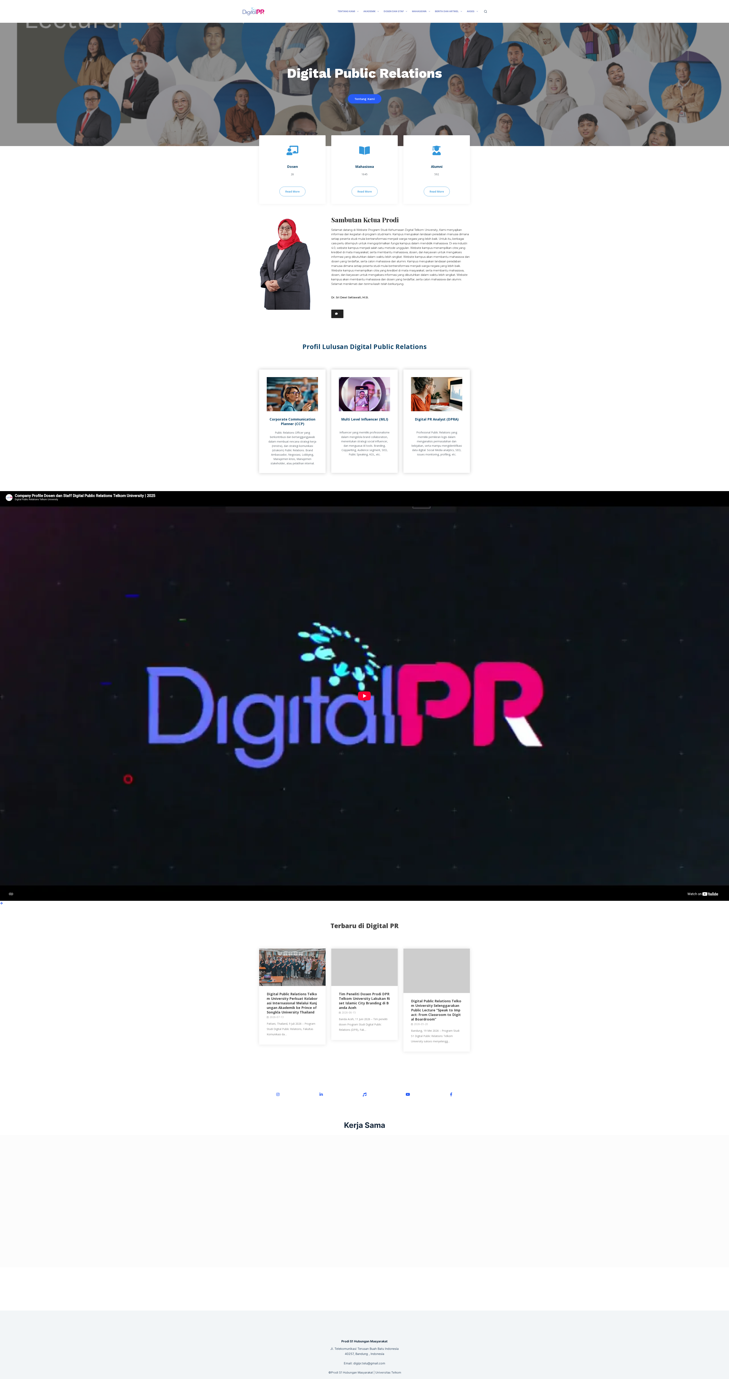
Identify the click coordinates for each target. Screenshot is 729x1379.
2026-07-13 (277, 1017)
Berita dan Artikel (447, 11)
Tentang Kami (346, 11)
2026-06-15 (349, 1012)
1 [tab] (364, 131)
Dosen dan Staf (394, 11)
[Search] (485, 11)
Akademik (369, 11)
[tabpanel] (364, 84)
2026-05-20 (421, 1024)
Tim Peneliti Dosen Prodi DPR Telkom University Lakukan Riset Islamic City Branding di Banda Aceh (364, 1001)
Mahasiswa (419, 11)
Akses (470, 11)
